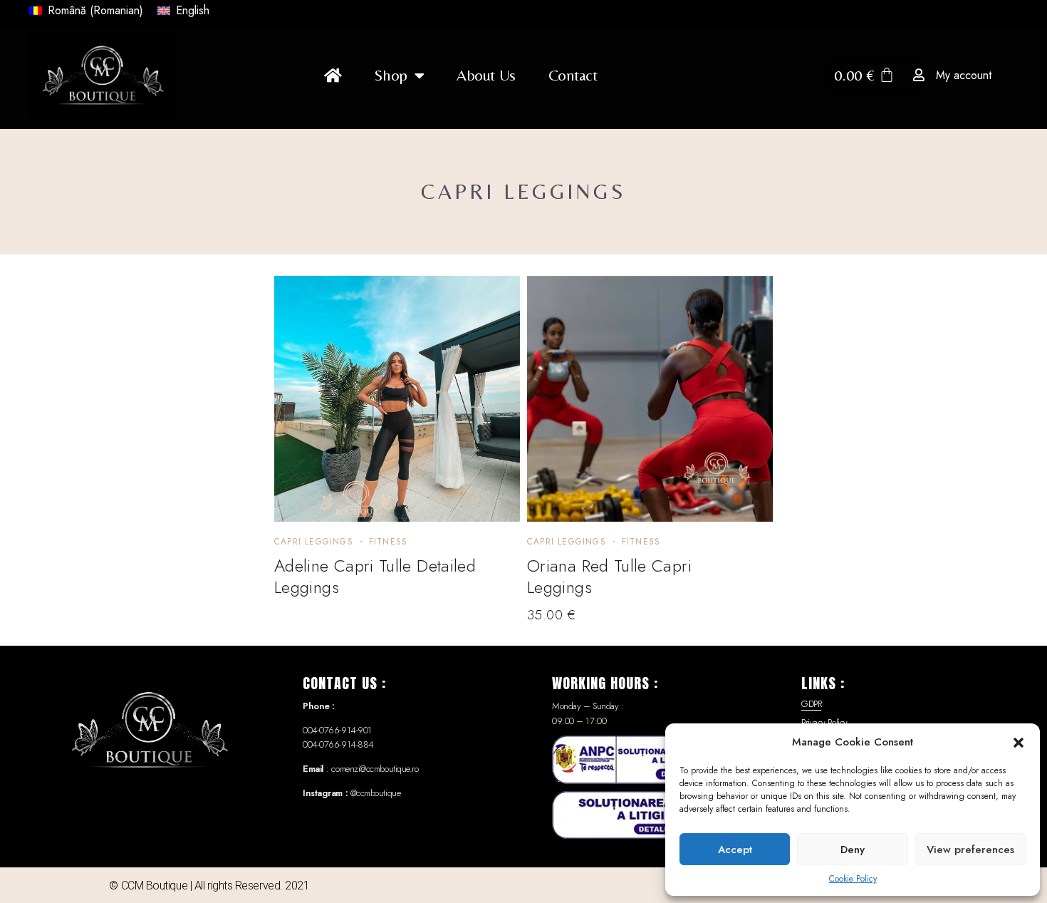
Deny (852, 849)
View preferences (970, 849)
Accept (735, 849)
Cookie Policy (853, 878)
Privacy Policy (824, 722)
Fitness (388, 541)
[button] (1018, 742)
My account (963, 75)
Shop (390, 75)
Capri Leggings (313, 541)
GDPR (811, 704)
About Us (486, 75)
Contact (573, 75)
